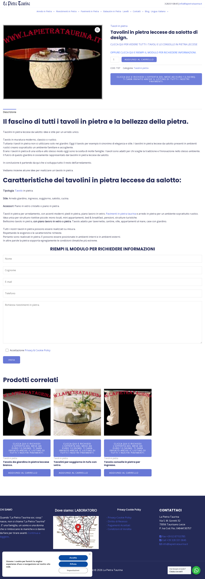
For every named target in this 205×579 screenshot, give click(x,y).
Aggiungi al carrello (139, 59)
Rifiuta (73, 564)
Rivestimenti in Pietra (66, 11)
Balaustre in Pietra (112, 11)
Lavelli (126, 11)
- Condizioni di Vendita (118, 529)
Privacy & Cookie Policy (37, 350)
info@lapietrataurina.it (190, 3)
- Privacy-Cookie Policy (118, 517)
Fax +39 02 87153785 (173, 536)
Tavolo (19, 190)
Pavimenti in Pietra (90, 11)
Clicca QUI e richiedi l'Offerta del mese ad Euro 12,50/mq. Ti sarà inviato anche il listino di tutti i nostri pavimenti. (156, 79)
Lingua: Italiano (158, 11)
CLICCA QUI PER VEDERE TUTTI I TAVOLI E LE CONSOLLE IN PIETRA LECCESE (153, 44)
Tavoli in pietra (118, 26)
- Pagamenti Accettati (118, 525)
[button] (53, 11)
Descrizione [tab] (9, 112)
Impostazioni (73, 570)
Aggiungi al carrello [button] (22, 472)
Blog (147, 11)
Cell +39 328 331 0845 (173, 540)
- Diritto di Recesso (116, 521)
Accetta (73, 557)
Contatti (137, 11)
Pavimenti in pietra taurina (121, 213)
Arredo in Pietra (44, 11)
